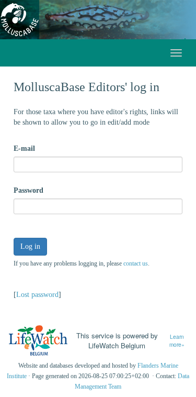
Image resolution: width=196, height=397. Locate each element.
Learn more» (177, 340)
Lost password (37, 295)
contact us (135, 263)
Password (28, 190)
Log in (30, 246)
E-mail (24, 148)
